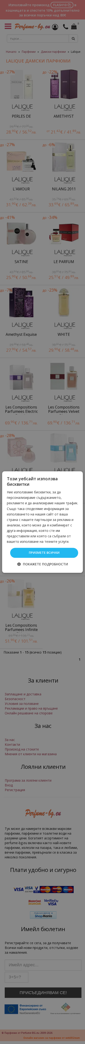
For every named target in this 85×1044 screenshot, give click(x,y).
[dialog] (42, 522)
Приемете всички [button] (44, 553)
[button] (42, 564)
